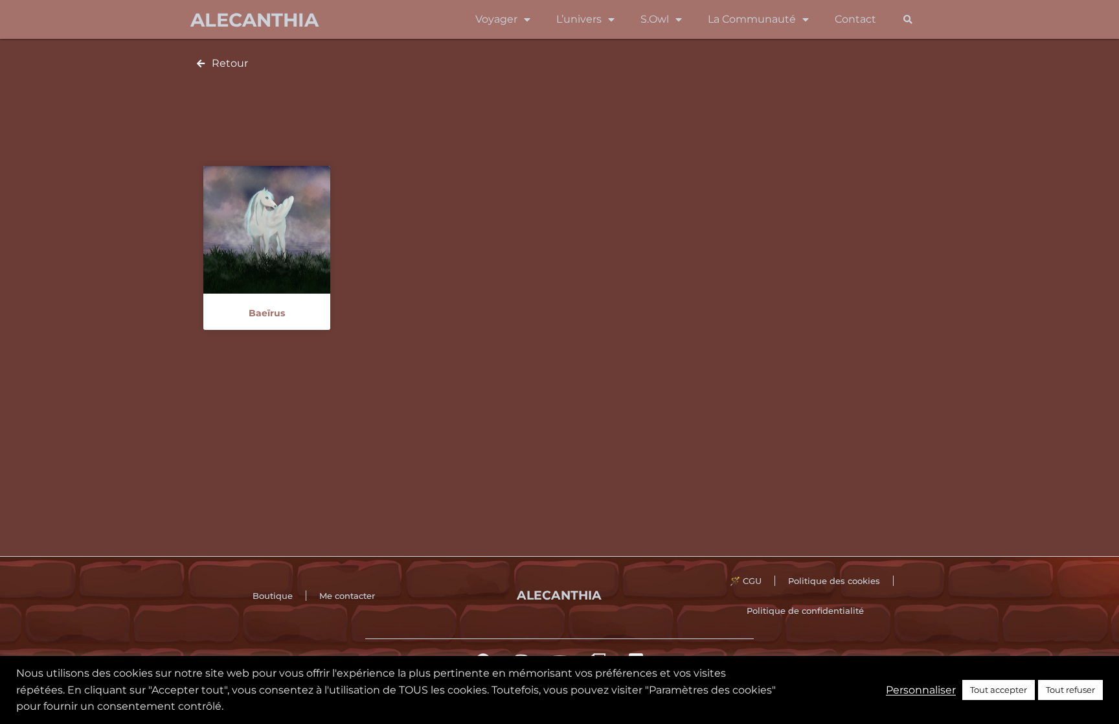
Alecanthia (254, 19)
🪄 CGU (746, 581)
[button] (907, 20)
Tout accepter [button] (998, 689)
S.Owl (654, 19)
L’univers (579, 19)
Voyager (496, 19)
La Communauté (752, 19)
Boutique (273, 595)
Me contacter (347, 595)
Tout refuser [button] (1070, 689)
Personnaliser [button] (921, 690)
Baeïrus (267, 313)
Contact (855, 19)
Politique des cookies (834, 581)
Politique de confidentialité (805, 610)
